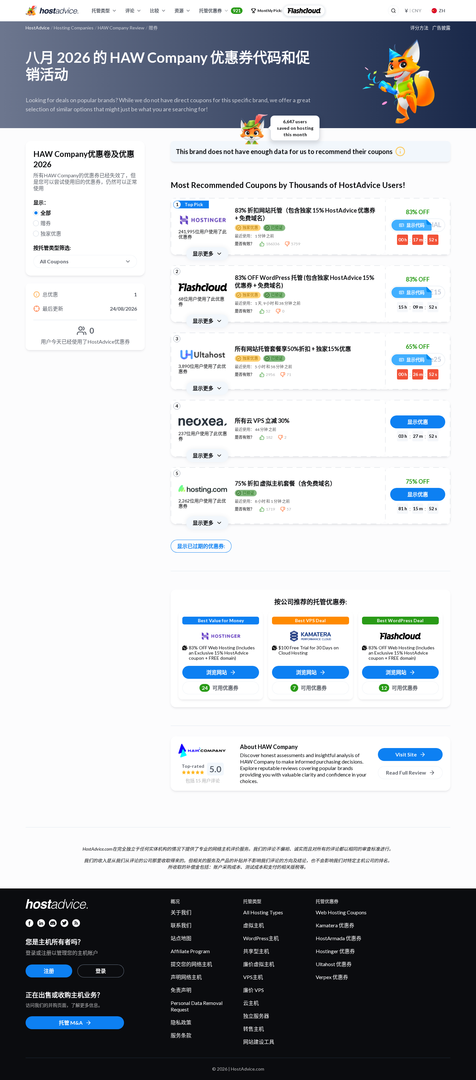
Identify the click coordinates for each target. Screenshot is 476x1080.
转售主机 (253, 1029)
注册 (49, 971)
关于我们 (181, 912)
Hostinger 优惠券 (335, 951)
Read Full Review (406, 772)
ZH (442, 10)
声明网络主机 (186, 977)
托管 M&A (71, 1022)
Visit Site (406, 754)
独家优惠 (50, 233)
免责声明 (181, 990)
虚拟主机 (253, 925)
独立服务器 (256, 1016)
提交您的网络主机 (191, 964)
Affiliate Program (190, 951)
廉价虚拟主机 (258, 964)
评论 (129, 10)
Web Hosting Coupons (341, 912)
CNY (412, 10)
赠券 (45, 223)
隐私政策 (181, 1022)
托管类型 (101, 10)
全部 (45, 213)
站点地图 (181, 938)
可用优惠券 (220, 688)
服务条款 (181, 1035)
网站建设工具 (258, 1042)
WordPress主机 (261, 938)
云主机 (251, 1003)
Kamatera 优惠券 (335, 925)
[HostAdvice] (52, 11)
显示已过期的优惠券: (201, 546)
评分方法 (419, 27)
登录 (101, 971)
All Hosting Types (263, 912)
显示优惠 (417, 422)
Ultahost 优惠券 (334, 964)
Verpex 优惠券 (332, 977)
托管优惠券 (220, 10)
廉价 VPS (253, 990)
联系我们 (181, 925)
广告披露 (441, 27)
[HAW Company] (202, 750)
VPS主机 (253, 977)
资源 (179, 10)
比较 (154, 10)
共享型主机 (256, 951)
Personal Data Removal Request (196, 1006)
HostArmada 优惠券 (338, 938)
